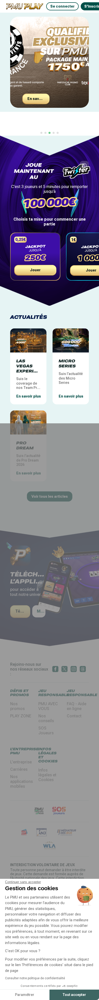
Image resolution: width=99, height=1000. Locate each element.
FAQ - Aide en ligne (76, 706)
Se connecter (62, 6)
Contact (74, 716)
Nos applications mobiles (21, 781)
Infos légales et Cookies (47, 775)
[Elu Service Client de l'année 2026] (24, 832)
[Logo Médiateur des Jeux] (66, 832)
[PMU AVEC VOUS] (39, 811)
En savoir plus (38, 99)
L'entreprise (21, 762)
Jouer (35, 270)
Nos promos (17, 706)
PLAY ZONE (20, 716)
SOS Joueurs (46, 730)
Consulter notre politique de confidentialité (35, 978)
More (41, 611)
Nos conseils (46, 718)
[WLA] (49, 845)
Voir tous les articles (49, 496)
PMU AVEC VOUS (48, 706)
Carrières (18, 769)
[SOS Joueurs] (58, 811)
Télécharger (22, 611)
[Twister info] (84, 165)
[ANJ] (41, 832)
